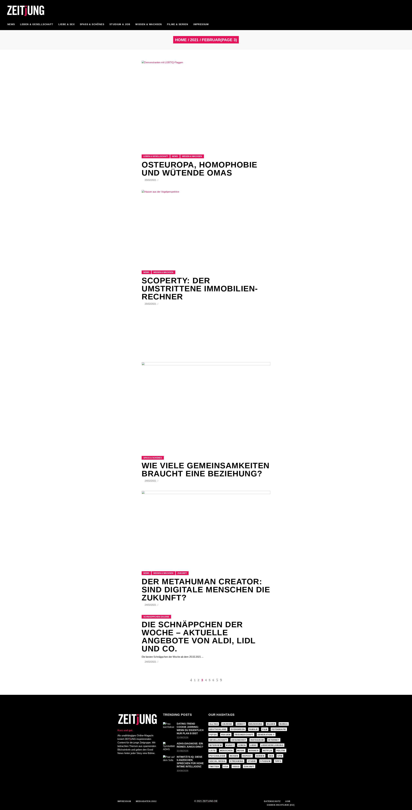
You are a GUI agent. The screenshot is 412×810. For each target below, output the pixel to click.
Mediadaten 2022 (146, 801)
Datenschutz (272, 801)
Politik (280, 751)
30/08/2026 (182, 770)
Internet (273, 740)
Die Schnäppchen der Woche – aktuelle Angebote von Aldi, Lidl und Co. (199, 636)
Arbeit (241, 724)
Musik (240, 751)
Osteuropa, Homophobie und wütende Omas (199, 168)
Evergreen (238, 729)
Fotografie (279, 729)
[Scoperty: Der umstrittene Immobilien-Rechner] (206, 226)
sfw (279, 756)
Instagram (257, 740)
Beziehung (255, 724)
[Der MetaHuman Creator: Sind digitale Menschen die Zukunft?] (206, 527)
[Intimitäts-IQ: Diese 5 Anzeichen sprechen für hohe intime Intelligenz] (169, 759)
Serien (260, 756)
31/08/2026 (182, 737)
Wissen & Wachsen (192, 156)
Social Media (217, 761)
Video (236, 766)
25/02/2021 (151, 180)
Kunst (230, 745)
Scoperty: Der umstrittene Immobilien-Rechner (200, 288)
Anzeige (227, 724)
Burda (284, 724)
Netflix (267, 751)
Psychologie (217, 756)
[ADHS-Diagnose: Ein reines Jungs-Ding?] (169, 746)
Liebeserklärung (272, 745)
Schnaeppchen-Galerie (156, 617)
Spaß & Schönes (152, 458)
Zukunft (182, 573)
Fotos (213, 735)
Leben (242, 745)
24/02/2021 (151, 480)
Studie (252, 761)
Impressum (124, 801)
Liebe (253, 745)
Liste (212, 751)
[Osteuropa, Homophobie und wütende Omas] (206, 103)
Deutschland (217, 729)
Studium (265, 761)
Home (181, 40)
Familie (253, 729)
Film (264, 729)
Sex (271, 756)
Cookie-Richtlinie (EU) (281, 805)
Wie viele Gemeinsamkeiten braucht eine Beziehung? (206, 469)
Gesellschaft (218, 740)
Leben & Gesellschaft (155, 156)
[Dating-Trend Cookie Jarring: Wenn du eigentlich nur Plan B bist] (169, 726)
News (175, 156)
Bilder (271, 724)
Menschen (226, 751)
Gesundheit (238, 740)
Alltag (213, 724)
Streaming (236, 761)
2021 (194, 40)
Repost (247, 756)
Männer (254, 751)
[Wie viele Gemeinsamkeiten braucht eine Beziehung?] (206, 405)
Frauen (225, 735)
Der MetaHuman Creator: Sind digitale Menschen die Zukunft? (206, 589)
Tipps (278, 761)
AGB (287, 801)
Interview (215, 745)
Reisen (234, 756)
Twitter (214, 766)
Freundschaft (244, 735)
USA (225, 766)
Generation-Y (266, 735)
